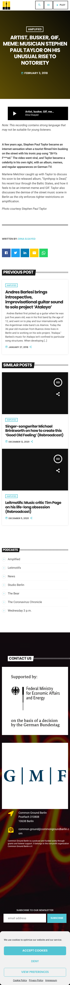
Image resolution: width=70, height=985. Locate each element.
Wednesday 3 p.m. (20, 610)
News (11, 576)
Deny (35, 961)
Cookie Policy (20, 980)
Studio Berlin (16, 585)
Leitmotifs (14, 568)
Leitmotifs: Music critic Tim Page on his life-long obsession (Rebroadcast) (33, 507)
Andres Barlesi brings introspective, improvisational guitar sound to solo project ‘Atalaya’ (34, 299)
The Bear (13, 593)
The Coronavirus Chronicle (25, 602)
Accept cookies (34, 951)
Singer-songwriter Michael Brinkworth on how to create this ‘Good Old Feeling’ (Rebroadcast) (34, 431)
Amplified (35, 29)
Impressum (51, 980)
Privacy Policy (36, 980)
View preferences (35, 972)
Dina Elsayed (27, 239)
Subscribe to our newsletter (35, 910)
